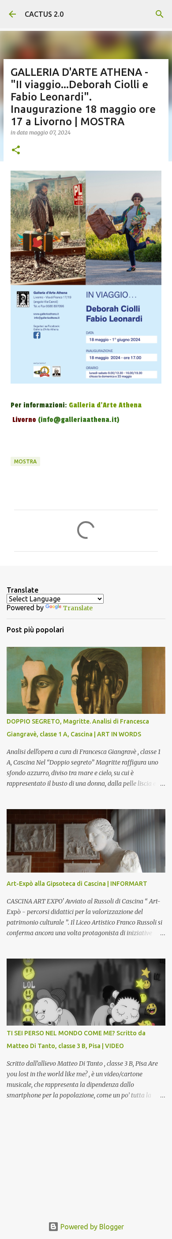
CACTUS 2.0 (44, 14)
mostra (25, 461)
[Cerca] (159, 14)
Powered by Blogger (91, 1227)
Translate (78, 608)
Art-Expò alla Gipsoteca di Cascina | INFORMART (77, 883)
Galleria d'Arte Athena (105, 405)
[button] (16, 151)
